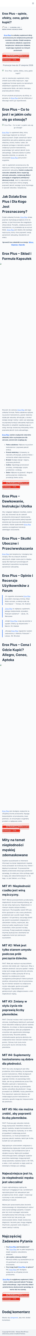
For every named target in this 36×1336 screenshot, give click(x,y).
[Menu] (33, 3)
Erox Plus (7, 35)
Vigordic (22, 245)
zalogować (14, 1318)
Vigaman (14, 245)
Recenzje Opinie (17, 29)
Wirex (31, 242)
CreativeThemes (19, 1334)
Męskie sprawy (7, 29)
